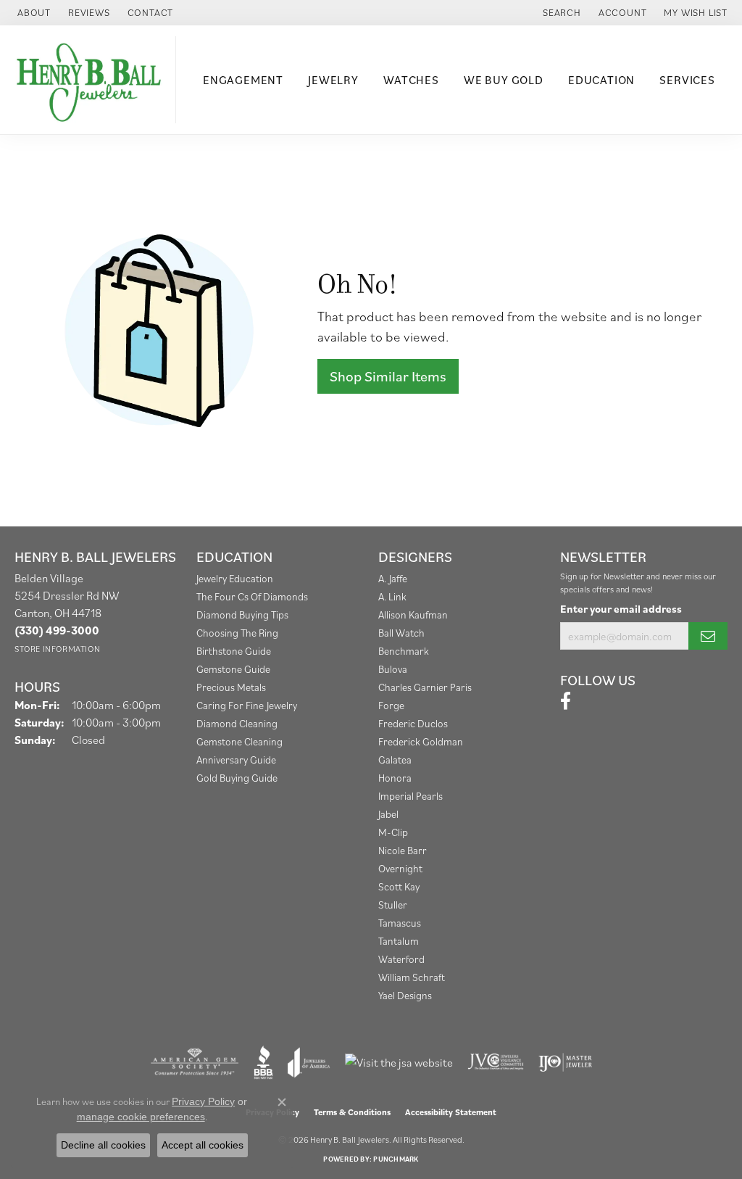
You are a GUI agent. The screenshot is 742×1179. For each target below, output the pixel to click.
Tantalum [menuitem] (398, 941)
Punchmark (395, 1159)
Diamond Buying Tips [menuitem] (242, 614)
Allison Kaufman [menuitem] (413, 614)
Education (601, 80)
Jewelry (333, 80)
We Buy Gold (503, 80)
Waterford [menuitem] (401, 959)
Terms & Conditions (352, 1111)
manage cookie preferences (141, 1116)
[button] (560, 12)
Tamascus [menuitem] (399, 923)
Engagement (243, 80)
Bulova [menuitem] (392, 669)
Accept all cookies (202, 1145)
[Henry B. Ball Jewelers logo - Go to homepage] (91, 79)
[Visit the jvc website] (495, 1062)
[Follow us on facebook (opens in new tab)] (565, 701)
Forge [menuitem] (391, 705)
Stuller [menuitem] (392, 904)
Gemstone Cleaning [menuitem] (239, 741)
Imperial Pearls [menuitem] (410, 796)
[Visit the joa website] (309, 1062)
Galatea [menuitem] (395, 759)
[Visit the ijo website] (565, 1062)
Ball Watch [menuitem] (401, 633)
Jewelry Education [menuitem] (234, 578)
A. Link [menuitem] (392, 596)
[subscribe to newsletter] (708, 636)
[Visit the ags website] (194, 1062)
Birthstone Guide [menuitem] (233, 651)
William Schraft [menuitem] (411, 977)
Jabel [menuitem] (388, 814)
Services (686, 80)
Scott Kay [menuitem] (399, 886)
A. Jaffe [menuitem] (392, 578)
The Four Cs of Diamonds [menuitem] (252, 596)
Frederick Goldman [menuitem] (420, 741)
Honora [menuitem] (395, 778)
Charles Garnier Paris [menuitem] (425, 687)
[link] (32, 12)
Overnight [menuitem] (400, 868)
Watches (411, 80)
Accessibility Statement (450, 1111)
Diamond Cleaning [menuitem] (237, 723)
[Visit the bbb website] (264, 1062)
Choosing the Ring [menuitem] (237, 633)
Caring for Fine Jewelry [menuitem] (246, 705)
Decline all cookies (103, 1145)
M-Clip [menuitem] (393, 832)
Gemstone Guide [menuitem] (233, 669)
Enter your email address (621, 609)
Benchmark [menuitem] (403, 651)
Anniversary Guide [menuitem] (236, 759)
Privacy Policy (203, 1101)
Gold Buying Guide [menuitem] (237, 778)
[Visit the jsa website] (399, 1062)
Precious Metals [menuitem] (231, 687)
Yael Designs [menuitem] (405, 995)
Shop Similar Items (388, 376)
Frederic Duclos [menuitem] (413, 723)
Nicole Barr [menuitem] (402, 850)
